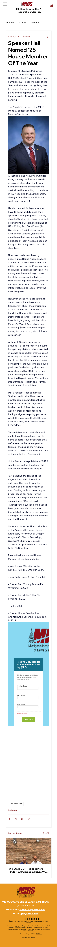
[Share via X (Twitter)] (16, 819)
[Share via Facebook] (9, 819)
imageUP (33, 937)
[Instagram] (29, 919)
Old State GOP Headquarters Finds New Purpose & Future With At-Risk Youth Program (28, 870)
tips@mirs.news (29, 913)
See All (46, 833)
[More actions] (47, 36)
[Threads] (27, 919)
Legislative (12, 810)
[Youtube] (39, 919)
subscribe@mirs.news (32, 909)
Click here (39, 934)
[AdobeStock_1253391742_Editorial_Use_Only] (25, 919)
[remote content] (28, 674)
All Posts (10, 22)
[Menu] (5, 4)
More (34, 22)
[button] (51, 5)
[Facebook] (32, 919)
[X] (34, 919)
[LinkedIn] (36, 919)
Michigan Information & (29, 9)
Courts (22, 22)
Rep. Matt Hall (16, 804)
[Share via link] (29, 819)
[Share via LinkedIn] (22, 819)
